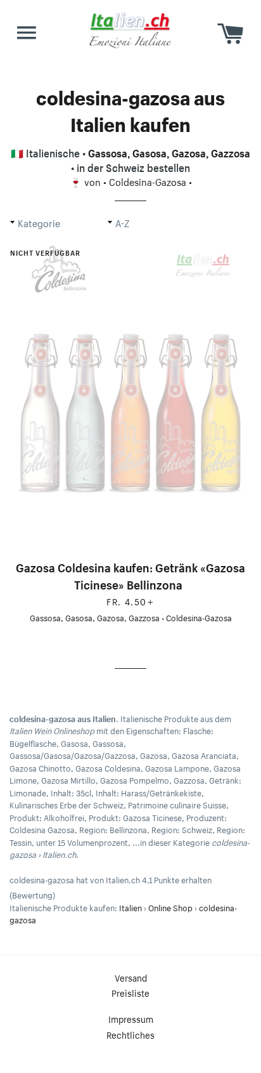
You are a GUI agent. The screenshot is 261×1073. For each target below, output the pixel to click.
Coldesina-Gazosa (147, 180)
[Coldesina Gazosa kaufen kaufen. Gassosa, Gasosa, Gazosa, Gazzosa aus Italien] (130, 397)
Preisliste (130, 992)
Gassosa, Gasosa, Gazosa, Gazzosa (169, 151)
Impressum (130, 1018)
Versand (131, 977)
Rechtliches (130, 1034)
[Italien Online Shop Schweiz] (130, 30)
